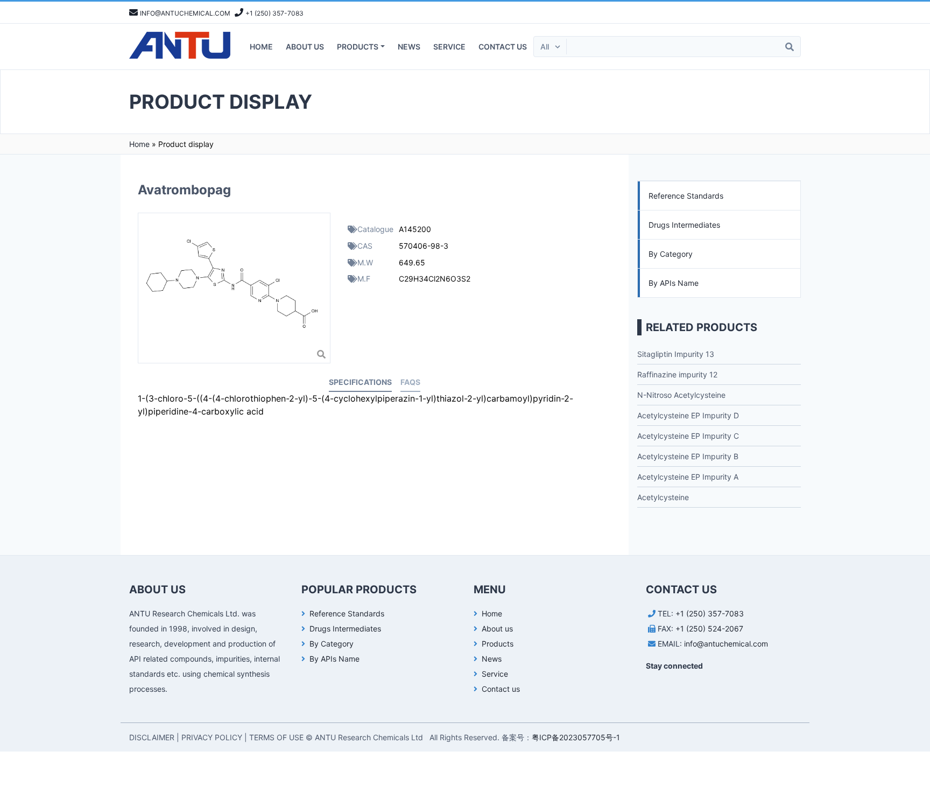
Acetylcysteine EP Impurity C (688, 435)
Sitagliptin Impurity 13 (675, 354)
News (409, 46)
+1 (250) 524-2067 (709, 628)
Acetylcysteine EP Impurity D (688, 415)
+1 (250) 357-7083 (709, 613)
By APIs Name (674, 282)
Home (261, 46)
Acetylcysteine (663, 497)
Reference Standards (686, 195)
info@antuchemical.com (726, 643)
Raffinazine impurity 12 (677, 374)
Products (357, 46)
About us (305, 46)
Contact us (502, 46)
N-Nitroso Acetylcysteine (681, 394)
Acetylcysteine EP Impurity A (687, 476)
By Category (671, 253)
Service (449, 46)
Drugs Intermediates (684, 224)
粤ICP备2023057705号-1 (576, 737)
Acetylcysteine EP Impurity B (687, 456)
